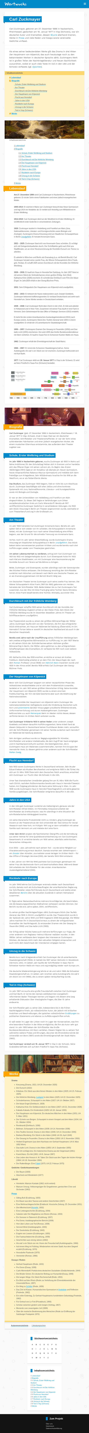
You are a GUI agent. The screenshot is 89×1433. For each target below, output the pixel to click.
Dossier (16, 853)
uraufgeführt (26, 237)
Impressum (50, 1426)
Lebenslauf (16, 77)
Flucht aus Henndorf (23, 97)
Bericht (24, 893)
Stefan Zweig (15, 752)
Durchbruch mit (31, 91)
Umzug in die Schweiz (24, 107)
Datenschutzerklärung (54, 1428)
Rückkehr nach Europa (24, 104)
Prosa (21, 38)
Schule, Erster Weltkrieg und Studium (30, 84)
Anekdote (62, 1290)
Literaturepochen (39, 1326)
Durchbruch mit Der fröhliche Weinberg (36, 160)
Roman (17, 663)
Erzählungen (71, 1013)
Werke (14, 114)
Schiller (29, 1286)
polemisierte (23, 708)
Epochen (36, 67)
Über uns (49, 1424)
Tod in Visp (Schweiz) (24, 110)
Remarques (36, 713)
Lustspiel (40, 1097)
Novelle (35, 1208)
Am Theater (20, 88)
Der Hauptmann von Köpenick (32, 163)
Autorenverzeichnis (19, 1326)
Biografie (16, 81)
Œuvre (54, 35)
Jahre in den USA (22, 101)
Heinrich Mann (52, 663)
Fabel (37, 1163)
